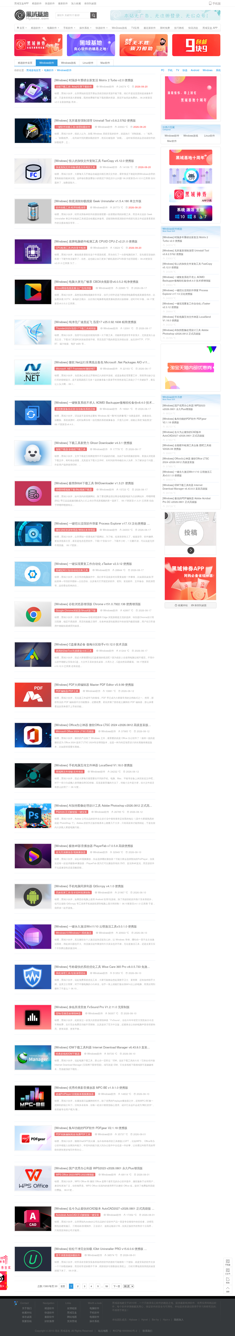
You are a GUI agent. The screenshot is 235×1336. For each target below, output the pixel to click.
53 (106, 1286)
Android (195, 70)
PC (162, 70)
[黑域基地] (31, 15)
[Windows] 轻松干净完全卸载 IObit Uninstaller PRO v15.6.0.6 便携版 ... (101, 1248)
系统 (218, 70)
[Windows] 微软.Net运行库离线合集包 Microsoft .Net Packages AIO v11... (102, 362)
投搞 (227, 1282)
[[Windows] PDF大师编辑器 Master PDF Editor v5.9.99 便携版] (33, 695)
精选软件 (37, 3)
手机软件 (94, 1312)
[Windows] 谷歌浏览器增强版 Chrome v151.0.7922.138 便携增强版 (98, 604)
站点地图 (103, 1330)
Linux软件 (88, 62)
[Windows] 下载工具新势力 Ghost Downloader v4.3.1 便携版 (93, 443)
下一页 (116, 1286)
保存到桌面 (90, 3)
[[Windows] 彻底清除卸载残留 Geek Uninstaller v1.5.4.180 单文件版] (33, 211)
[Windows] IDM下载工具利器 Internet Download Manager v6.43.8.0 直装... (102, 1047)
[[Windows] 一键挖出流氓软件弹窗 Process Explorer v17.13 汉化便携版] (33, 533)
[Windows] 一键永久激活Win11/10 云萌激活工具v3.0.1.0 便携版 (96, 926)
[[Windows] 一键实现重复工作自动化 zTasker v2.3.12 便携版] (33, 574)
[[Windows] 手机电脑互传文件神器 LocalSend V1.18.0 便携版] (33, 775)
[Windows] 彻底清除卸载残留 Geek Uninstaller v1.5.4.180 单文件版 (98, 201)
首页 (63, 1286)
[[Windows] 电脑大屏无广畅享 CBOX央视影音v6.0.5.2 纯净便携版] (33, 292)
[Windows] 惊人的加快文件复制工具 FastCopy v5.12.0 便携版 (94, 160)
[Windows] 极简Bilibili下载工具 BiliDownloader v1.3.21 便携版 (94, 483)
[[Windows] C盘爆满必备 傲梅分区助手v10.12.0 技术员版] (33, 654)
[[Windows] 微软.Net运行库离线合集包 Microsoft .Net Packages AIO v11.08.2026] (33, 372)
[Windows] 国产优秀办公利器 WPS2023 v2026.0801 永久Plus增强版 (99, 1168)
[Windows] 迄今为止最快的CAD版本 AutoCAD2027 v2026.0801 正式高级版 (183, 433)
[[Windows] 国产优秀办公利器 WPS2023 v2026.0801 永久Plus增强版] (33, 1178)
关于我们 (27, 1308)
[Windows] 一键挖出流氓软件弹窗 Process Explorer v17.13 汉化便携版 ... (102, 523)
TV (177, 70)
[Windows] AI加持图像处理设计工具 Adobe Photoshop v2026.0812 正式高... (103, 805)
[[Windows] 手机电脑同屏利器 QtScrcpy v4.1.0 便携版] (33, 896)
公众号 (227, 1273)
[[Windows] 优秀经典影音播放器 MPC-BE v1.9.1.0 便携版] (33, 1098)
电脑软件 (49, 70)
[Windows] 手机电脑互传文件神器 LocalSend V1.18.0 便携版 (94, 765)
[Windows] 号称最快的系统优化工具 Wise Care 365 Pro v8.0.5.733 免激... (102, 966)
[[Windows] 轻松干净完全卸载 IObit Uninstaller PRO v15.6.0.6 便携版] (33, 1259)
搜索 (93, 15)
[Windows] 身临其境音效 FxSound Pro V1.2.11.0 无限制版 (92, 1007)
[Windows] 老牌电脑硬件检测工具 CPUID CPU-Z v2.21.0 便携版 (96, 241)
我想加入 (179, 1319)
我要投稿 (27, 1321)
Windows (207, 70)
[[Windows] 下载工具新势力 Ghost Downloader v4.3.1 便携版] (33, 453)
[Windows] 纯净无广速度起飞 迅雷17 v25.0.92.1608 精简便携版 (95, 322)
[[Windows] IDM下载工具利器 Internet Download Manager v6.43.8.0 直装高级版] (33, 1057)
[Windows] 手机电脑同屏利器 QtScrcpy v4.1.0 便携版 (89, 886)
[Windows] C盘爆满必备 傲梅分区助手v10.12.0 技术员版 (91, 644)
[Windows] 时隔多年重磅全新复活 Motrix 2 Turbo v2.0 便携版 (94, 80)
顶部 (227, 1291)
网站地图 (72, 1316)
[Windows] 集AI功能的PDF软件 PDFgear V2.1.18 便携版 (91, 1128)
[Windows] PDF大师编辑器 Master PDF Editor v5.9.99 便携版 (94, 684)
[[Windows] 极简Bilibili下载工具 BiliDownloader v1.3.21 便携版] (33, 493)
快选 (185, 70)
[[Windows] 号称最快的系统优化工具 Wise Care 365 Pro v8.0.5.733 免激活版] (33, 977)
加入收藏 (76, 3)
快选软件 (50, 3)
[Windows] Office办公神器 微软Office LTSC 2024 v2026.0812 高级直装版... (103, 725)
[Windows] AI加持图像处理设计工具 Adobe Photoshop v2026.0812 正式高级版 (186, 331)
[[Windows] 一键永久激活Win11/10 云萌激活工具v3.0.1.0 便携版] (33, 936)
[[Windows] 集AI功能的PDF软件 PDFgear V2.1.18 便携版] (33, 1138)
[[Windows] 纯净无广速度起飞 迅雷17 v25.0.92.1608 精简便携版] (33, 332)
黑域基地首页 (33, 70)
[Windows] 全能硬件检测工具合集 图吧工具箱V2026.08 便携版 (187, 446)
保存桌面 (27, 1316)
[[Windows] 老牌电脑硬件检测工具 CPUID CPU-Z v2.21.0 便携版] (33, 251)
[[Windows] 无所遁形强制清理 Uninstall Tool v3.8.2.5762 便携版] (33, 130)
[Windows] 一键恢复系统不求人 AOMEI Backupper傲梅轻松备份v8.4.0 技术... (104, 402)
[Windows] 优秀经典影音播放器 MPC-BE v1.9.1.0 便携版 (91, 1087)
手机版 (227, 1264)
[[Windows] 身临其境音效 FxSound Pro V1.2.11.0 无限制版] (33, 1017)
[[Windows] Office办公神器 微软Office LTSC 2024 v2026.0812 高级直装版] (33, 735)
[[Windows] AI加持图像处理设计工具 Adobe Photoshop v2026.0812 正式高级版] (33, 815)
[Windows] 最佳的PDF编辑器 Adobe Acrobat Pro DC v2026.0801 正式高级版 (187, 500)
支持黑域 (72, 1321)
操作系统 (94, 1321)
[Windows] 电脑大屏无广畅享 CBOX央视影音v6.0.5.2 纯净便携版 (96, 281)
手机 (170, 70)
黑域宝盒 (72, 1312)
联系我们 (147, 1330)
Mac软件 (105, 62)
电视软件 (94, 1316)
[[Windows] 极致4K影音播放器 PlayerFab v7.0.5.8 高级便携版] (33, 856)
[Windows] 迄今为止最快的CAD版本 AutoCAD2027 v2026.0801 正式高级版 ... (104, 1208)
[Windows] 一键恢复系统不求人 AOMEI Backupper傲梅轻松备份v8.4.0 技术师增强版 (187, 278)
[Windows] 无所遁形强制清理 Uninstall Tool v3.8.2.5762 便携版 (95, 120)
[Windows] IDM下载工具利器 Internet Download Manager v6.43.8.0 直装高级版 (185, 486)
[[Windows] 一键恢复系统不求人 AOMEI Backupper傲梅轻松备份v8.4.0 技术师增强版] (33, 413)
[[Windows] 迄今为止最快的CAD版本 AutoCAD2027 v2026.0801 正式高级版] (33, 1218)
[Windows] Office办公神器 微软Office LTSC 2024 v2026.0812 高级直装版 (186, 460)
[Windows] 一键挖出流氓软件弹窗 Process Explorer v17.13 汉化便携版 (185, 292)
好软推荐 (49, 1321)
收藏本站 (183, 605)
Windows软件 (46, 62)
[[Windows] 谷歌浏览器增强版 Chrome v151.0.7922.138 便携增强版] (33, 614)
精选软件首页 (25, 62)
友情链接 (72, 1308)
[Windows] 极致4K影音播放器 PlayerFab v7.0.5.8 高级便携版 (94, 845)
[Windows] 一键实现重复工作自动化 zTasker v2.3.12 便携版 (93, 563)
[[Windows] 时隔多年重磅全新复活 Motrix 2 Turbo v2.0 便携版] (33, 90)
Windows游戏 (68, 62)
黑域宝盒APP (21, 3)
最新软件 (63, 3)
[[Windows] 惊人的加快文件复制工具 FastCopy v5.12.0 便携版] (33, 171)
